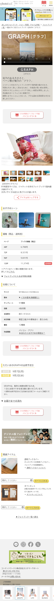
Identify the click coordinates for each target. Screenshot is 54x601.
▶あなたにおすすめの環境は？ (32, 333)
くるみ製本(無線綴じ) (30, 297)
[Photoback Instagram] (23, 546)
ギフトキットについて (34, 494)
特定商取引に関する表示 (11, 584)
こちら (12, 272)
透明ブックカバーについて (36, 468)
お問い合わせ (15, 576)
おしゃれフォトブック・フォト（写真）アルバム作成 (20, 25)
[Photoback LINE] (16, 546)
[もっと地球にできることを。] (27, 563)
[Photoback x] (38, 546)
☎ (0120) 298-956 (11, 571)
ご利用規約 (7, 582)
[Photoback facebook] (31, 546)
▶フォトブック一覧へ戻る (27, 517)
